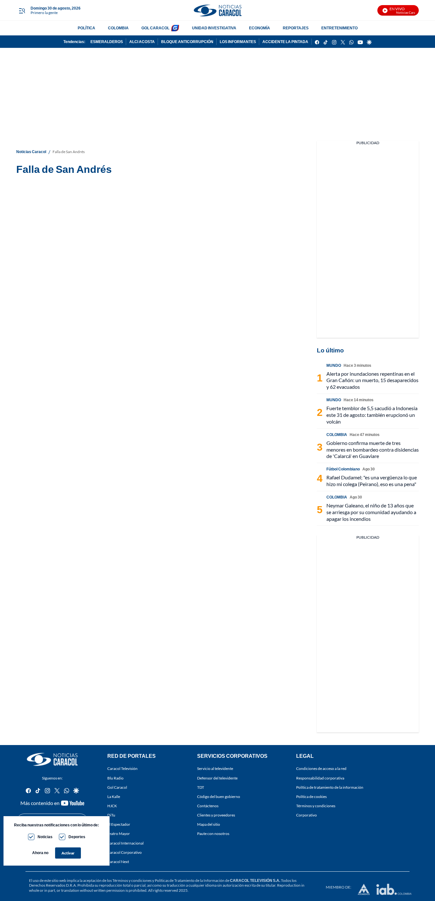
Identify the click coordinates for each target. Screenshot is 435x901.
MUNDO (333, 365)
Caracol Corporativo (124, 852)
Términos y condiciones (315, 805)
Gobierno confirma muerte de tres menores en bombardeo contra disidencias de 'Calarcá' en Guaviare (372, 449)
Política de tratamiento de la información (329, 787)
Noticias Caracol (31, 151)
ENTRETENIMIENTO (339, 28)
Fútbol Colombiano (343, 469)
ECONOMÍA (259, 28)
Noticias (45, 836)
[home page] (217, 10)
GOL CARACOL (155, 28)
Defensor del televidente (217, 777)
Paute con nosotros (213, 833)
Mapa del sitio (208, 824)
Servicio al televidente (215, 768)
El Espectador (118, 824)
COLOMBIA (118, 28)
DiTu (111, 815)
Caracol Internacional (125, 842)
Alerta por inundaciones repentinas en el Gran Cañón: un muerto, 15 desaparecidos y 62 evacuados (372, 380)
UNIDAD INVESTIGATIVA (214, 28)
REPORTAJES (296, 28)
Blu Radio (115, 777)
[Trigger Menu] (21, 10)
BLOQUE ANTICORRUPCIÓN (187, 41)
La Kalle (113, 796)
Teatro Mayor (118, 833)
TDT (200, 787)
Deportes (76, 836)
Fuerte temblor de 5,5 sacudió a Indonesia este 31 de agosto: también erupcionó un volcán (371, 415)
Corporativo (306, 815)
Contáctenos (207, 805)
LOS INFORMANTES (238, 41)
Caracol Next (118, 861)
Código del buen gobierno (218, 796)
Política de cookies (311, 796)
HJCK (112, 805)
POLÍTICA (86, 28)
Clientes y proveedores (216, 815)
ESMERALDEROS (106, 41)
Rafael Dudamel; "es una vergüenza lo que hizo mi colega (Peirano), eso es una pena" (371, 480)
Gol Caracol (117, 787)
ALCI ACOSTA (142, 41)
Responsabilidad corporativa (320, 777)
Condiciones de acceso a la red (321, 768)
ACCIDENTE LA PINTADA (285, 41)
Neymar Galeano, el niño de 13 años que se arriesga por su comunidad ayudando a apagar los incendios (371, 512)
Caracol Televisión (122, 768)
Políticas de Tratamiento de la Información (190, 880)
